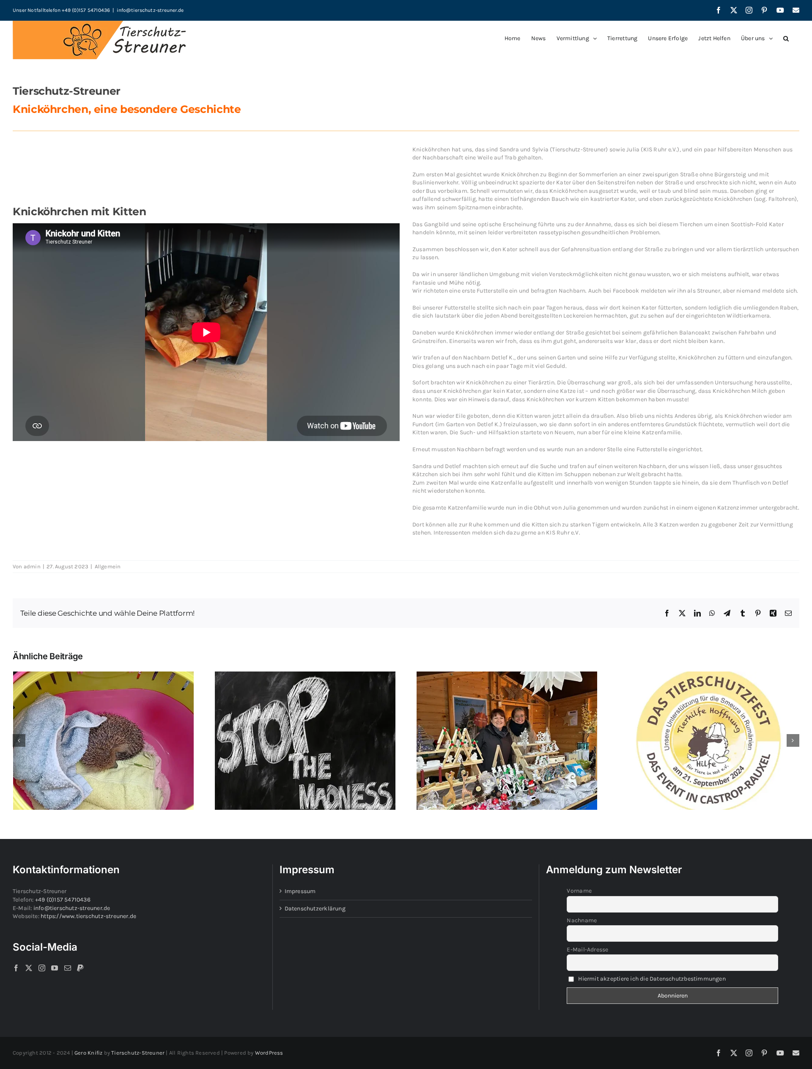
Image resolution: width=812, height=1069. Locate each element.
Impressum (300, 891)
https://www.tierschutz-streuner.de (88, 916)
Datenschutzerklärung (315, 908)
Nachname (582, 920)
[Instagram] (41, 968)
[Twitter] (28, 968)
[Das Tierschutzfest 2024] (708, 675)
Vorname (579, 890)
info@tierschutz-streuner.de (150, 10)
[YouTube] (54, 968)
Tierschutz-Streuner (138, 1053)
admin (32, 566)
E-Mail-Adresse (587, 949)
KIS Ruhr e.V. (660, 149)
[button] (786, 38)
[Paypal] (80, 968)
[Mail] (67, 968)
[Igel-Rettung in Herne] (103, 675)
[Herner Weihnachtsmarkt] (507, 675)
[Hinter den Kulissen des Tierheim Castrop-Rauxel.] (305, 675)
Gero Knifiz (88, 1053)
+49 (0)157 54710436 (63, 899)
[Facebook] (16, 968)
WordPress (269, 1053)
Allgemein (108, 566)
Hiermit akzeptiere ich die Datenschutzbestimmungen (652, 978)
